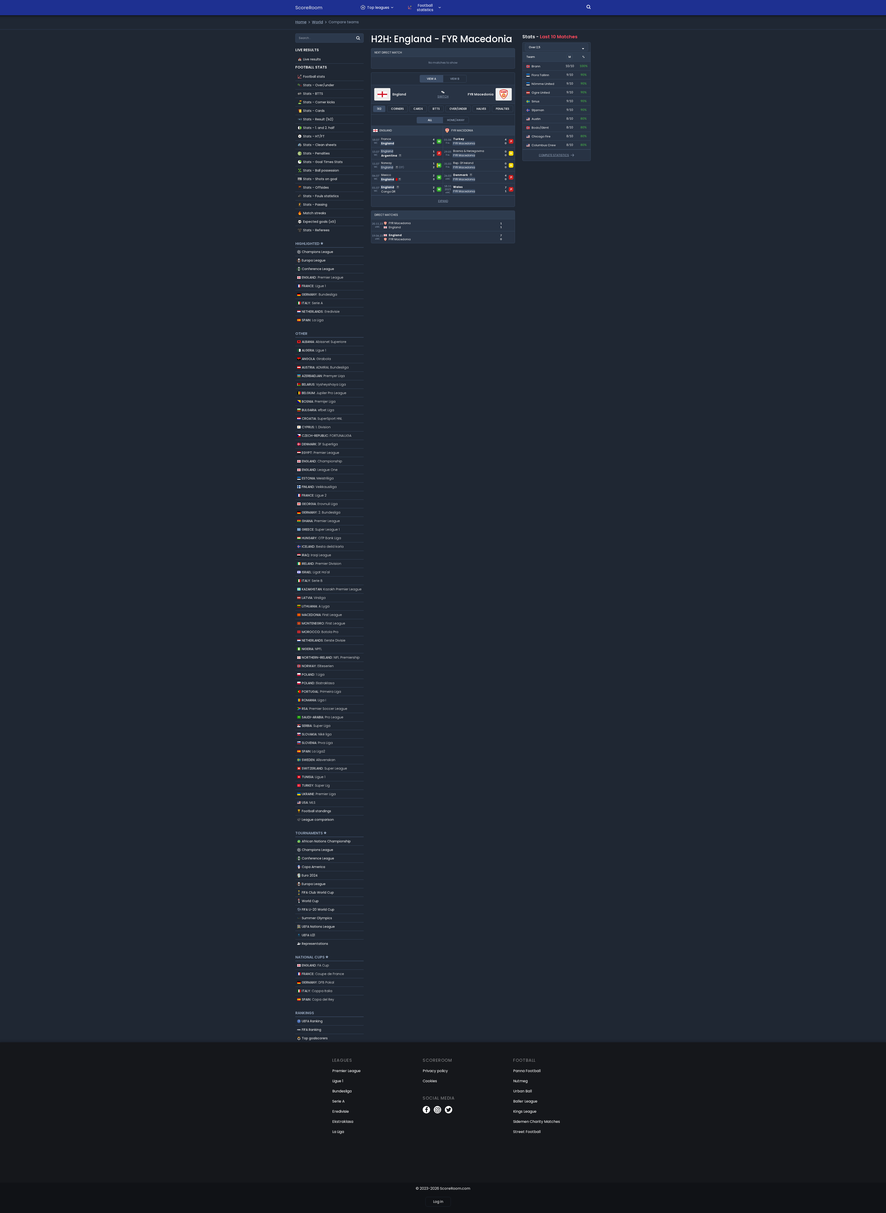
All (430, 120)
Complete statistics (554, 155)
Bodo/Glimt (540, 127)
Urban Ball (522, 1091)
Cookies (430, 1081)
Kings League (524, 1111)
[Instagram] (437, 1109)
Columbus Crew (543, 145)
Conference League (318, 269)
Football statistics (425, 7)
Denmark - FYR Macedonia (467, 174)
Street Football (527, 1131)
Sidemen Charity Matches (536, 1121)
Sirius (535, 101)
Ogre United (540, 92)
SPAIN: (312, 320)
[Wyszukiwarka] (589, 7)
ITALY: (312, 303)
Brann (535, 66)
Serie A (338, 1101)
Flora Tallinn (540, 75)
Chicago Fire (541, 136)
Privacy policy (435, 1070)
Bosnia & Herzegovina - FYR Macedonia (478, 150)
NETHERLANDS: (321, 311)
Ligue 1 (337, 1081)
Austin (536, 119)
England (399, 94)
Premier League (346, 1070)
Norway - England (387, 162)
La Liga (338, 1131)
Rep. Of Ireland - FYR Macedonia (472, 162)
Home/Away (455, 120)
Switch (443, 96)
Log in (438, 1201)
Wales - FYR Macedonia (464, 186)
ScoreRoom (308, 7)
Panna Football (527, 1070)
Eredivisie (340, 1111)
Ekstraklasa (342, 1121)
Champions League (317, 252)
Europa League (314, 260)
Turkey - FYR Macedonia (465, 138)
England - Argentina (389, 150)
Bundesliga (342, 1091)
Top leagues (378, 7)
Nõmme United (542, 84)
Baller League (525, 1101)
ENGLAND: (322, 277)
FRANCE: (314, 286)
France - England (387, 138)
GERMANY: (319, 294)
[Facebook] (426, 1109)
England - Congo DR (389, 186)
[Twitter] (448, 1109)
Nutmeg (520, 1081)
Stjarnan (537, 110)
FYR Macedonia (481, 94)
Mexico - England (386, 174)
